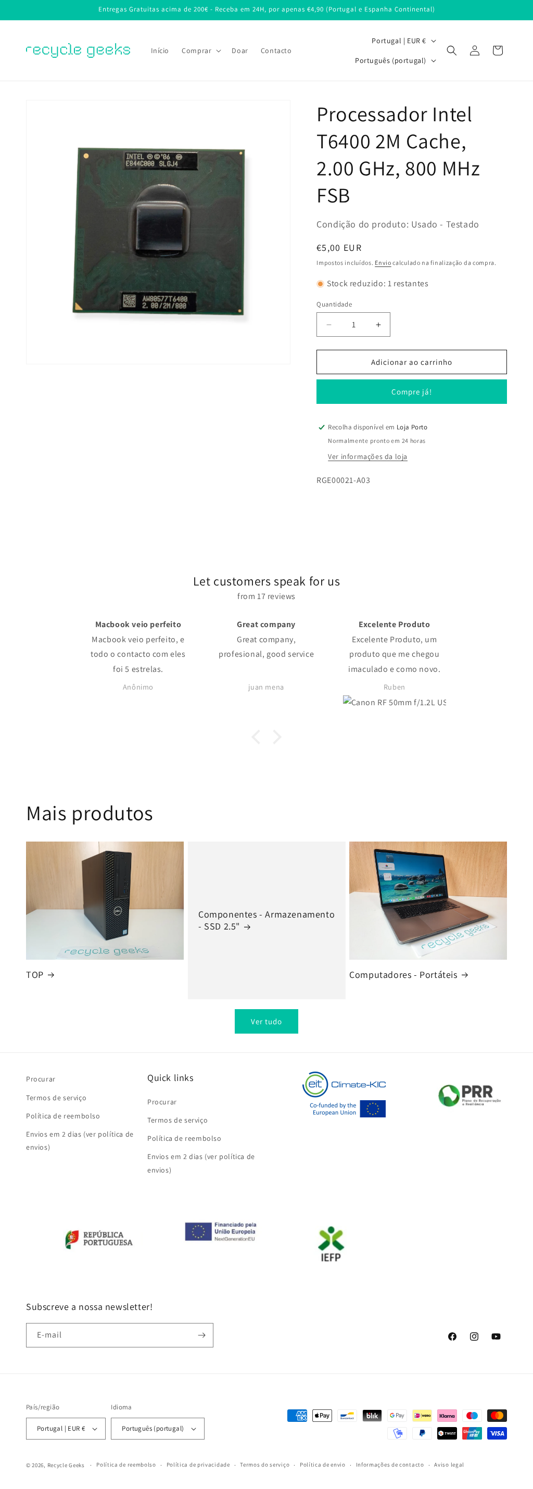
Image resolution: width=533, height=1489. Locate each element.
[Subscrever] (201, 1335)
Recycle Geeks (66, 1465)
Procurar (41, 1079)
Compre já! (411, 392)
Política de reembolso (63, 1116)
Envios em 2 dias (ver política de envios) (80, 1140)
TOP (35, 975)
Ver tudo (266, 1021)
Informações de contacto (390, 1464)
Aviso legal (449, 1464)
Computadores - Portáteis (403, 975)
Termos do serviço (264, 1464)
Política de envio (323, 1464)
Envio (383, 262)
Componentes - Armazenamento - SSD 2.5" (266, 920)
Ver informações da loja (368, 456)
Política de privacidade (198, 1464)
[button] (200, 50)
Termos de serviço (56, 1097)
